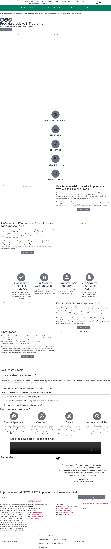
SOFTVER (55, 150)
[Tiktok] (10, 20)
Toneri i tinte (58, 8)
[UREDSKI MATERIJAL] (55, 114)
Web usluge (86, 8)
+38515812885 (37, 514)
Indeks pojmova (46, 3)
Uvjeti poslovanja (53, 1)
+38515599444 (38, 512)
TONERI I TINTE (55, 164)
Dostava (63, 1)
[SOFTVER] (55, 144)
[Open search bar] (100, 2)
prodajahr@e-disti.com (66, 512)
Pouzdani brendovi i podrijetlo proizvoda (96, 503)
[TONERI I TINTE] (55, 159)
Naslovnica (31, 1)
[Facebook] (2, 20)
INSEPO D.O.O (34, 501)
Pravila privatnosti (34, 3)
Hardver (38, 8)
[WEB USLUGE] (55, 174)
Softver (48, 8)
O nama (77, 1)
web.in (82, 541)
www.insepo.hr (36, 518)
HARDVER (55, 135)
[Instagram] (6, 20)
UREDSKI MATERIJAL (55, 120)
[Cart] (97, 2)
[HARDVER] (55, 129)
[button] (58, 474)
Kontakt (70, 1)
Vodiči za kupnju (41, 1)
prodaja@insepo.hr (37, 516)
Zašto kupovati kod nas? (91, 500)
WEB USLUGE (55, 179)
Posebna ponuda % (27, 8)
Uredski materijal (72, 8)
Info (83, 1)
